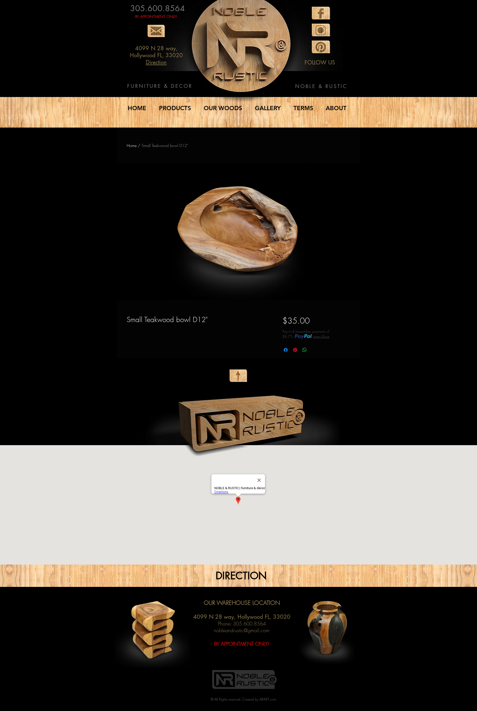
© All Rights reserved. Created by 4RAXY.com (243, 699)
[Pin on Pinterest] (295, 350)
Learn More (321, 336)
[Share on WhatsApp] (305, 350)
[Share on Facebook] (286, 350)
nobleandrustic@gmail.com (242, 630)
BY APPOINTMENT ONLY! (156, 16)
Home (132, 145)
